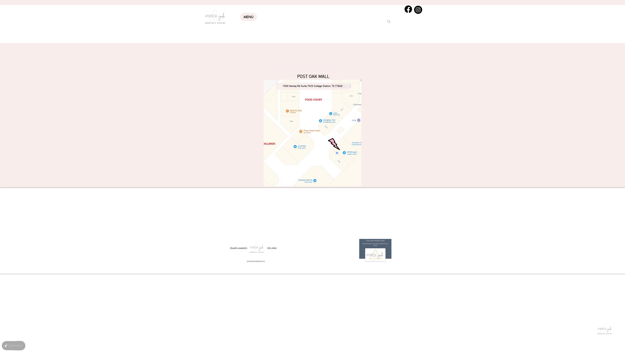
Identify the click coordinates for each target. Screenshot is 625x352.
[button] (248, 17)
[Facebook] (408, 9)
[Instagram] (418, 10)
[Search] (388, 21)
